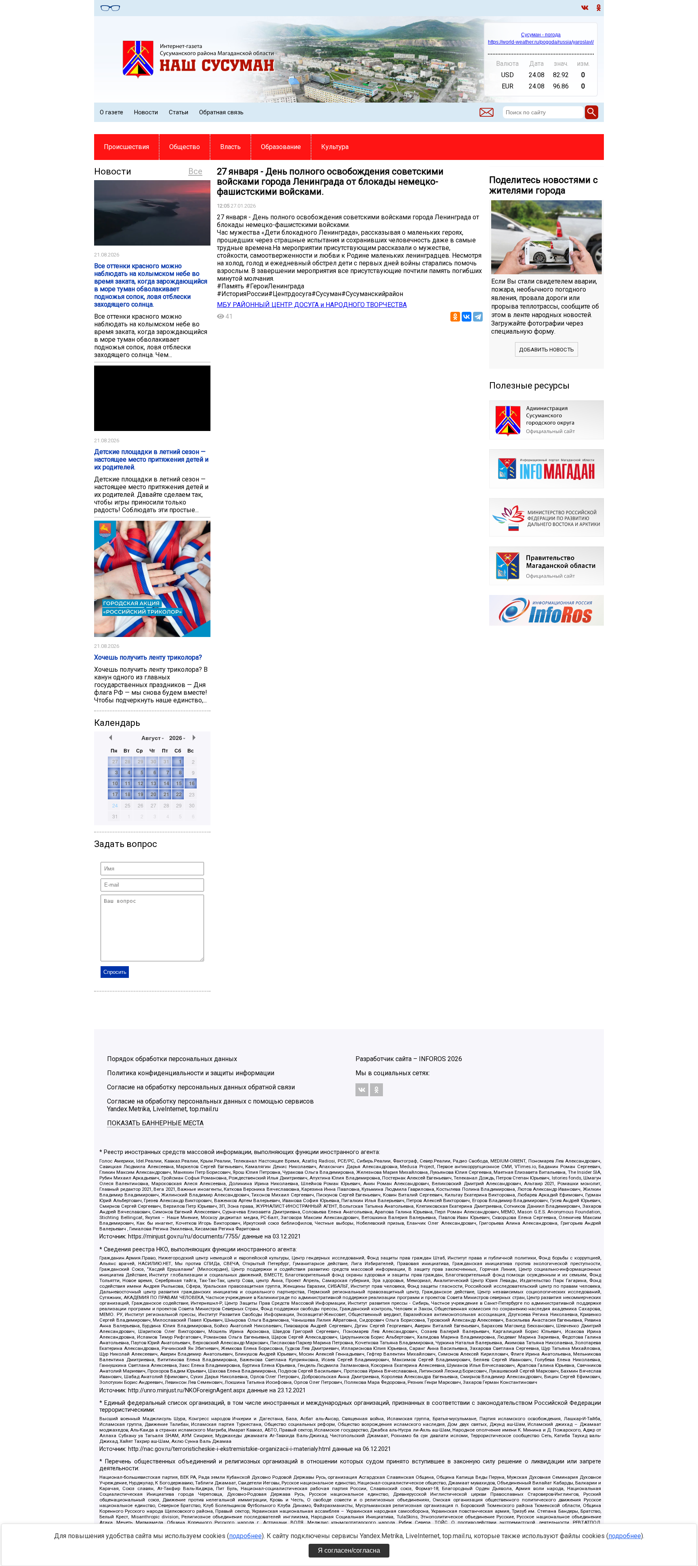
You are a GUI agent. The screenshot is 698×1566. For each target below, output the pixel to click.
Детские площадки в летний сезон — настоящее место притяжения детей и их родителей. (151, 459)
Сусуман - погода (541, 35)
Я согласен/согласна (349, 1550)
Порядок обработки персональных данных (172, 1059)
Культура (335, 147)
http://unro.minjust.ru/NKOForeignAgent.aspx (186, 1390)
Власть (230, 147)
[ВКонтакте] (466, 317)
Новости (146, 112)
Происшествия (126, 147)
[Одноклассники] (455, 317)
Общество (184, 147)
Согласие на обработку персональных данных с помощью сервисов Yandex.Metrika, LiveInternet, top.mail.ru (210, 1105)
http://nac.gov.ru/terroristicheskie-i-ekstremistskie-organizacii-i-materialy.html (229, 1449)
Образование (281, 147)
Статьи (178, 112)
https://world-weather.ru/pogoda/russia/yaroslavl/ (541, 42)
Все (195, 171)
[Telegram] (478, 317)
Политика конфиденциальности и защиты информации (190, 1073)
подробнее (245, 1536)
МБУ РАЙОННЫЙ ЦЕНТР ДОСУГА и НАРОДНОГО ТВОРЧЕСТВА (312, 305)
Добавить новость (546, 350)
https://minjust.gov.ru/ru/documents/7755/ (184, 1236)
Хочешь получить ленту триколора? (148, 657)
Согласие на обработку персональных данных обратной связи (201, 1087)
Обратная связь (221, 112)
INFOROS (432, 1059)
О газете (111, 112)
